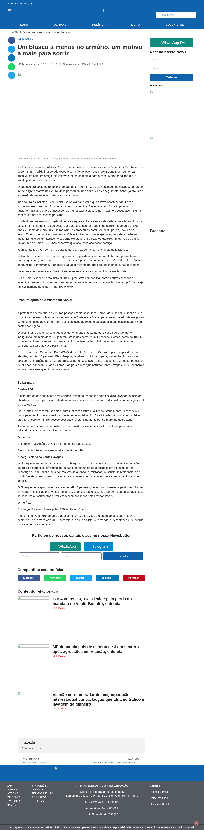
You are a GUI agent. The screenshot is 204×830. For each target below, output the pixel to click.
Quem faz (38, 801)
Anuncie (37, 789)
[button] (11, 40)
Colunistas (174, 24)
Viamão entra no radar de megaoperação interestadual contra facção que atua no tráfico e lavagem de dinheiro (98, 699)
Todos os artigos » (31, 748)
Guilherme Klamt (159, 804)
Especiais (13, 797)
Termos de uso (42, 793)
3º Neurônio (40, 785)
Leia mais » (59, 608)
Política (99, 24)
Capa (24, 24)
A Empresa (39, 797)
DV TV (135, 24)
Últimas (60, 24)
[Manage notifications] (196, 823)
